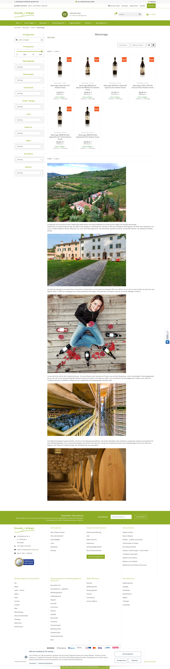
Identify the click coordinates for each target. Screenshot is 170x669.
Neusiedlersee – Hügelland (59, 589)
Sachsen (17, 601)
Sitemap (53, 550)
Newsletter (54, 547)
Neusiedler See (55, 585)
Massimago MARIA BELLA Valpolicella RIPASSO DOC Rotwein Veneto (87, 87)
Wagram (53, 600)
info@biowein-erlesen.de (30, 550)
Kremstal (53, 603)
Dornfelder (126, 590)
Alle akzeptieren (127, 654)
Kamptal (53, 614)
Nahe (16, 597)
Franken (17, 605)
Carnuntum (54, 607)
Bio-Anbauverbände (129, 547)
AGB (88, 536)
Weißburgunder (92, 587)
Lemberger (126, 605)
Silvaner (89, 594)
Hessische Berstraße (21, 616)
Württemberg (18, 612)
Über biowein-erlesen (57, 532)
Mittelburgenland (56, 592)
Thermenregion (55, 625)
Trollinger (126, 601)
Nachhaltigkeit (55, 540)
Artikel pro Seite (137, 45)
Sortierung (122, 45)
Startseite (125, 6)
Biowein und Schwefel (130, 561)
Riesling (89, 583)
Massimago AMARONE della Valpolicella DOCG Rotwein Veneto (87, 136)
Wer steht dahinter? (57, 536)
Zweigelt (125, 587)
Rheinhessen (18, 627)
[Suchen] (141, 14)
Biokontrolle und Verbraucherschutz (135, 565)
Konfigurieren (121, 660)
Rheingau (17, 619)
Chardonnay (91, 597)
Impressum (32, 663)
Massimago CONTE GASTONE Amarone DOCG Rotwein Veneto (143, 86)
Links (52, 543)
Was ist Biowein (128, 536)
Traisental (53, 622)
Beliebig (20, 67)
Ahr (15, 583)
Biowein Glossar (128, 532)
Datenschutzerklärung (45, 663)
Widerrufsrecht (92, 540)
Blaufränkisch (127, 594)
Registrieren (134, 6)
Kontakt (142, 6)
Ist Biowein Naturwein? (130, 554)
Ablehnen (135, 660)
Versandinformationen (94, 550)
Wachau (53, 611)
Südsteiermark (55, 632)
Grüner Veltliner (92, 601)
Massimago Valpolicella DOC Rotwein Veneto (60, 86)
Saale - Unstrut (19, 590)
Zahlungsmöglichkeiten (94, 547)
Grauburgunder (92, 590)
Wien (52, 640)
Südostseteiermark (56, 636)
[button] (114, 5)
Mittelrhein (18, 623)
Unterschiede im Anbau (130, 543)
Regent (125, 597)
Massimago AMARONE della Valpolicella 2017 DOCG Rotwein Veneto (60, 137)
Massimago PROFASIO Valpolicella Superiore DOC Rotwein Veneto (115, 86)
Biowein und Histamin (130, 558)
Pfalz (16, 608)
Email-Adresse (103, 517)
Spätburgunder (128, 583)
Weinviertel (54, 618)
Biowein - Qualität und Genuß (132, 540)
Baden (16, 594)
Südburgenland (55, 596)
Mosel (16, 587)
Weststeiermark (55, 629)
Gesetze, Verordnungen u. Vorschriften (135, 550)
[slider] (41, 51)
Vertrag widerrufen (95, 557)
